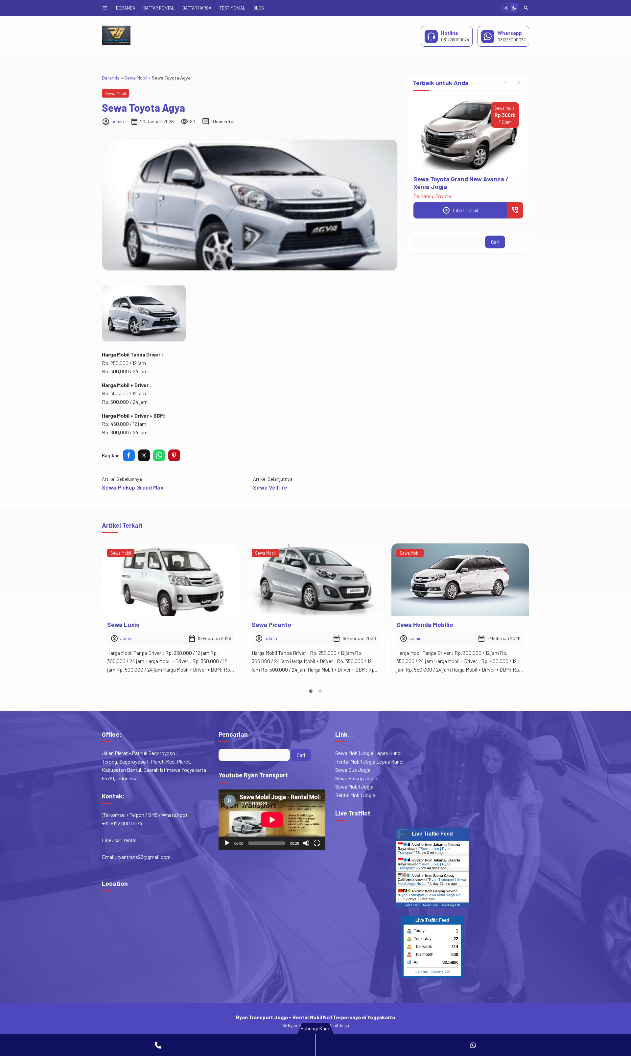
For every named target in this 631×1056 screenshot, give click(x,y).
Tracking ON (450, 905)
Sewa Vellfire (270, 487)
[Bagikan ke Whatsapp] (159, 455)
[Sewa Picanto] (315, 579)
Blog (258, 8)
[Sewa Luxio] (171, 579)
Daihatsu (423, 196)
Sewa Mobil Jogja (354, 786)
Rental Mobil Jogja (355, 795)
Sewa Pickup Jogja (356, 778)
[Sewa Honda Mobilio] (460, 579)
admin (117, 121)
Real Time (430, 905)
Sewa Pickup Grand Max (132, 487)
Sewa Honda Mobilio (424, 624)
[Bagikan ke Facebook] (129, 455)
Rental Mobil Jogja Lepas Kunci (369, 761)
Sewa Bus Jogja (352, 770)
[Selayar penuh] (317, 843)
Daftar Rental (158, 8)
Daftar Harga (196, 8)
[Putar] (227, 843)
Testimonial (232, 8)
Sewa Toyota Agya (143, 107)
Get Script (412, 905)
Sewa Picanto (271, 624)
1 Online (421, 972)
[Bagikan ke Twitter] (144, 455)
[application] (272, 820)
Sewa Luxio (123, 624)
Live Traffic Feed (432, 834)
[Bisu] (306, 843)
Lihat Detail (460, 210)
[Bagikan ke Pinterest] (174, 455)
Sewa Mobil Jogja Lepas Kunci (368, 753)
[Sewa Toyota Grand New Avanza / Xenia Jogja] (468, 134)
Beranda (125, 8)
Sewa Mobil (115, 93)
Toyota (443, 196)
